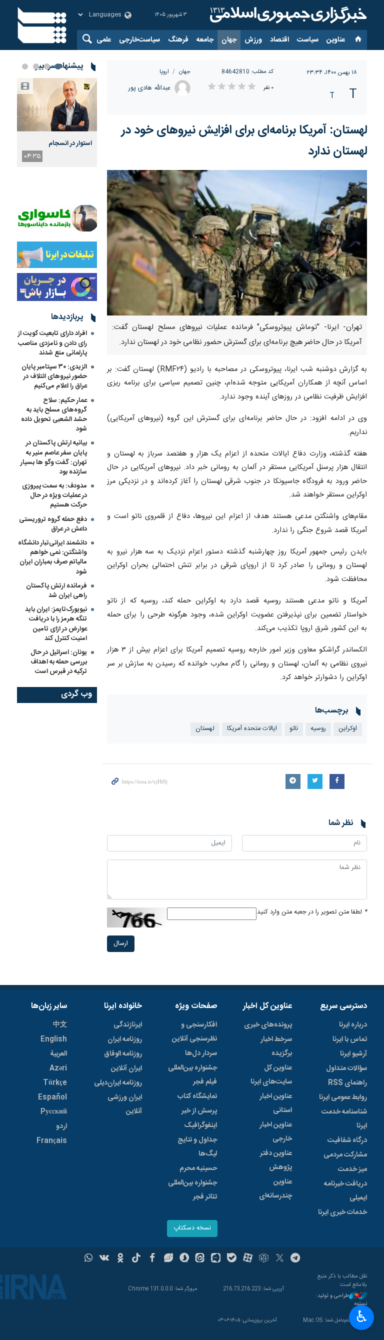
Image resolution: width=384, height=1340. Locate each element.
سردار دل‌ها (201, 1054)
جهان (229, 40)
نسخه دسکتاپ (192, 1228)
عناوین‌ (335, 40)
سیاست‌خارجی (139, 40)
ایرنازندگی (128, 1025)
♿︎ (361, 1317)
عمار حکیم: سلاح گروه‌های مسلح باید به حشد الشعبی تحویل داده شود (54, 415)
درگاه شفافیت (347, 1140)
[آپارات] (247, 1259)
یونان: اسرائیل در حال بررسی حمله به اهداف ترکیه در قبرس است (58, 662)
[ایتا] (200, 1259)
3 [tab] (36, 67)
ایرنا (287, 15)
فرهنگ (178, 40)
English (53, 1040)
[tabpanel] (57, 122)
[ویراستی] (168, 1259)
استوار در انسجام (70, 143)
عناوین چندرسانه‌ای (275, 1189)
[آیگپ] (215, 1259)
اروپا (164, 71)
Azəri (58, 1068)
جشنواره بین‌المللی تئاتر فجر (192, 1190)
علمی (103, 40)
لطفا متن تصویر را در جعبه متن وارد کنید (312, 912)
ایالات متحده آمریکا (252, 729)
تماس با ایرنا (349, 1040)
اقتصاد (279, 40)
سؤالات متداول (346, 1068)
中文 (60, 1025)
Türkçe (55, 1083)
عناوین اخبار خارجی (276, 1132)
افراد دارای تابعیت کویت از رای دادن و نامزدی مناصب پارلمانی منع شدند (52, 343)
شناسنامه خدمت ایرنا (344, 1119)
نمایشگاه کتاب (197, 1096)
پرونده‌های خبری (268, 1025)
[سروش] (184, 1259)
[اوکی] (120, 1259)
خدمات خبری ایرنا (342, 1212)
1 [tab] (58, 67)
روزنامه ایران (125, 1040)
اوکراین (347, 729)
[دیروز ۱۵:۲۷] (57, 105)
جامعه (205, 40)
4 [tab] (25, 67)
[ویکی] (104, 1259)
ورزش (253, 40)
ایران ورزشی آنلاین (125, 1105)
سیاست (307, 40)
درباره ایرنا (353, 1025)
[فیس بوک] (152, 1259)
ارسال (121, 943)
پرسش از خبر (199, 1111)
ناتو (294, 729)
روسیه (318, 729)
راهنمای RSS (347, 1083)
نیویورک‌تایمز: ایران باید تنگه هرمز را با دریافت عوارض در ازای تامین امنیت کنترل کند (56, 624)
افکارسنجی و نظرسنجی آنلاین (194, 1032)
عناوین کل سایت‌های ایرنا (271, 1075)
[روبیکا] (263, 1259)
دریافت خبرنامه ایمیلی (345, 1191)
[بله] (231, 1259)
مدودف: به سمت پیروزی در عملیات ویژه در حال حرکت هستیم (54, 495)
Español (52, 1098)
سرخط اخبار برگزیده (276, 1047)
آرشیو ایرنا (353, 1054)
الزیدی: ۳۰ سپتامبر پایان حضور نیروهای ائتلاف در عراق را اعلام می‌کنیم (54, 377)
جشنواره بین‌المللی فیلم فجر (192, 1075)
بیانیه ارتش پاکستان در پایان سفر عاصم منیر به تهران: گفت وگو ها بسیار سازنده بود (53, 458)
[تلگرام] (295, 1259)
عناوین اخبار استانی (276, 1103)
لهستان (205, 729)
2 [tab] (47, 67)
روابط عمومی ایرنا (343, 1098)
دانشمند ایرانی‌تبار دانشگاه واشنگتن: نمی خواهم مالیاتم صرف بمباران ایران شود (52, 558)
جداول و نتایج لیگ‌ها (197, 1147)
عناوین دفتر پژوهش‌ (276, 1161)
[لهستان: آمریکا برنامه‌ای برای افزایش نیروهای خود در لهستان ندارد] (237, 243)
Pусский (53, 1112)
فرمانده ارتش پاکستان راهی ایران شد (56, 590)
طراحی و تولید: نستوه (341, 1300)
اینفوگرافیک (200, 1126)
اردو (61, 1126)
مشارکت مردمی (345, 1155)
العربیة (58, 1054)
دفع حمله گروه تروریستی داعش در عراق (53, 524)
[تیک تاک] (136, 1259)
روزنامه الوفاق (123, 1054)
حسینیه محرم (198, 1168)
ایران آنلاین (126, 1068)
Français (51, 1141)
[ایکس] (279, 1259)
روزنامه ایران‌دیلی (118, 1083)
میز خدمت (352, 1170)
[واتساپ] (89, 1259)
